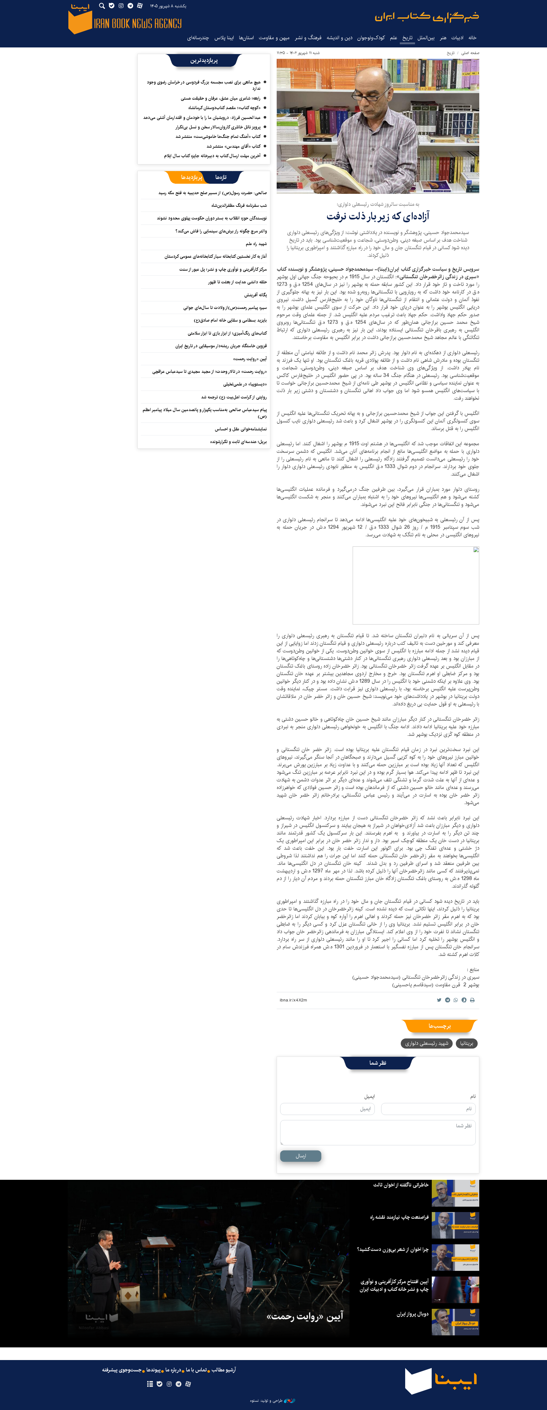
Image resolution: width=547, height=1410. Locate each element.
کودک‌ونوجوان (371, 38)
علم (393, 38)
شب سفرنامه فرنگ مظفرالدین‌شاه (239, 205)
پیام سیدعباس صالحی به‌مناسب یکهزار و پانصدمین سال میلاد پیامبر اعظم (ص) (205, 413)
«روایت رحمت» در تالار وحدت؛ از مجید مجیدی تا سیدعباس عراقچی (209, 371)
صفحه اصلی (470, 53)
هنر (443, 38)
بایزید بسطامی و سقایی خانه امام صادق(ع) (230, 320)
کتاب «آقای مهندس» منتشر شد (233, 146)
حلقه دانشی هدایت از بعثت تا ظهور (237, 282)
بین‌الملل (426, 38)
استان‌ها (246, 38)
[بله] (159, 1384)
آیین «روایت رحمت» (250, 358)
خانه (472, 38)
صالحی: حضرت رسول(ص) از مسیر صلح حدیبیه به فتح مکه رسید (212, 192)
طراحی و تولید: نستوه (266, 1401)
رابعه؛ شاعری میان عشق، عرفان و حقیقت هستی (221, 98)
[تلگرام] (179, 1384)
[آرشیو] (150, 1384)
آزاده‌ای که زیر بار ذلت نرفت (378, 216)
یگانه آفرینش (255, 295)
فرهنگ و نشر (308, 38)
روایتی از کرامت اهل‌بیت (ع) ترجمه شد (234, 397)
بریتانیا (466, 1043)
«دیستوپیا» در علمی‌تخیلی (245, 384)
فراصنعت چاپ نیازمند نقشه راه (399, 1217)
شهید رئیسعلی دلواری (426, 1043)
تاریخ (451, 53)
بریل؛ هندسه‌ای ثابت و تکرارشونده (238, 441)
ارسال (301, 1156)
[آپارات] (188, 1384)
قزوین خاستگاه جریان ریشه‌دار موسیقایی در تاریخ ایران (221, 345)
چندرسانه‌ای (198, 38)
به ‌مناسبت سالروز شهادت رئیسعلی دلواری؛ (378, 204)
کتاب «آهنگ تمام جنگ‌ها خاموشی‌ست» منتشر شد (218, 136)
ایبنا (427, 17)
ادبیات (457, 38)
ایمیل (369, 1096)
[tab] (221, 177)
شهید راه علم (256, 243)
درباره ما (173, 1370)
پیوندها (153, 1370)
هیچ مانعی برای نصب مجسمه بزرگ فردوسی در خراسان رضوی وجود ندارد (204, 85)
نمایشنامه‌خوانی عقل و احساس (241, 429)
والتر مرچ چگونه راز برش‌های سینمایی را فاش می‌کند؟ (221, 231)
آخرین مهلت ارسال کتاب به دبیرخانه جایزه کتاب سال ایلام (212, 155)
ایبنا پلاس (224, 38)
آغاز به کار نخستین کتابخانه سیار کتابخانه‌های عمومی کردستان (216, 256)
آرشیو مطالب (224, 1370)
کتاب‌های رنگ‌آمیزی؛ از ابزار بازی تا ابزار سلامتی (227, 333)
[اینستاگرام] (169, 1384)
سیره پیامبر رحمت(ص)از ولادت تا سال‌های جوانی (225, 307)
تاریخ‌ (407, 38)
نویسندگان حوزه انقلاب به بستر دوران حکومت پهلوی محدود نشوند (212, 218)
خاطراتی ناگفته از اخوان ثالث (401, 1185)
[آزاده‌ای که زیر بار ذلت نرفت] (378, 126)
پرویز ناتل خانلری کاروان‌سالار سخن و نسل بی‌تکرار (218, 127)
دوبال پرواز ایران (413, 1314)
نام (473, 1096)
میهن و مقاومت (274, 38)
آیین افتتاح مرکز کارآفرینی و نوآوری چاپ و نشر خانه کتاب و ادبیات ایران (394, 1286)
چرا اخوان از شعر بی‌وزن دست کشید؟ (393, 1249)
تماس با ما (196, 1370)
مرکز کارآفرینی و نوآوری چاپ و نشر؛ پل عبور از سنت (223, 269)
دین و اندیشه (339, 38)
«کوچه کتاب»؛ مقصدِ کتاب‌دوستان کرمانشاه (224, 107)
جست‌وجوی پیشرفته (121, 1370)
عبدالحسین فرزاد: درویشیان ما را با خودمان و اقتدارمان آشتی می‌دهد (202, 117)
